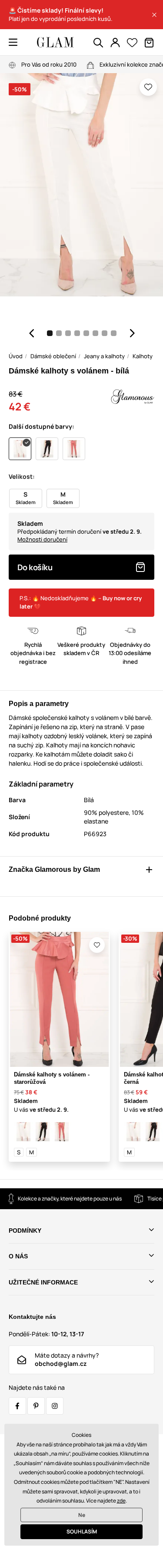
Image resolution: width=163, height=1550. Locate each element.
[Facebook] (17, 1406)
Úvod (16, 356)
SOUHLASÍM (82, 1531)
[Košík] (149, 42)
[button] (154, 15)
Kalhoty (143, 356)
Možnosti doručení (42, 539)
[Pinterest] (36, 1406)
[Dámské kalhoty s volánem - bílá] (23, 1131)
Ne (81, 1515)
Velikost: (22, 476)
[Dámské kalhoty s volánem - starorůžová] (61, 1131)
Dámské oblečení (53, 356)
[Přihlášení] (115, 42)
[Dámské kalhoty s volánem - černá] (42, 1131)
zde (121, 1500)
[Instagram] (54, 1406)
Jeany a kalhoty (104, 356)
